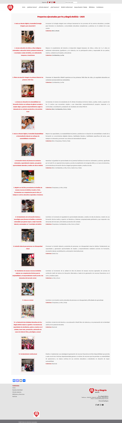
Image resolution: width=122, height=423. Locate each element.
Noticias (14, 396)
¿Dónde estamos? (44, 7)
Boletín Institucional (66, 7)
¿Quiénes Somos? (32, 7)
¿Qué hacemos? (55, 7)
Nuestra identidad (17, 390)
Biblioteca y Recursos (18, 394)
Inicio (23, 7)
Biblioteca (92, 7)
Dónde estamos (16, 392)
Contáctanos (99, 7)
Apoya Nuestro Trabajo (80, 7)
